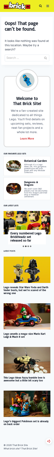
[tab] (23, 246)
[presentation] (27, 222)
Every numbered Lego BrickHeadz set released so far (25, 236)
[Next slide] (47, 228)
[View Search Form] (40, 6)
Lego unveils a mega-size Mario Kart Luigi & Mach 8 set (24, 335)
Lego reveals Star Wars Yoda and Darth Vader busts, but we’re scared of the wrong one (26, 290)
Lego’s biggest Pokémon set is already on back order (26, 422)
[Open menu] (47, 6)
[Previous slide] (6, 228)
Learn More (27, 138)
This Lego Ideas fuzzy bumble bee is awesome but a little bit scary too (24, 379)
